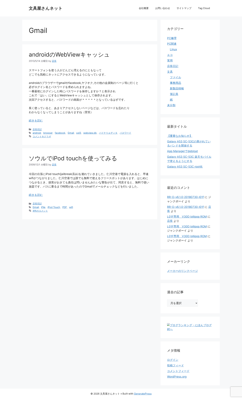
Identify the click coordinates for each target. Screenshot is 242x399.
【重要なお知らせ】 (179, 135)
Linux (173, 49)
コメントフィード (178, 371)
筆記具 (174, 94)
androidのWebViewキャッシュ (69, 54)
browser (48, 132)
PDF (64, 207)
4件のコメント (40, 210)
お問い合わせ (162, 8)
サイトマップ (184, 8)
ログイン (172, 360)
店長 (170, 221)
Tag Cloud (204, 8)
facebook (60, 132)
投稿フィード (175, 365)
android (37, 132)
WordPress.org (177, 376)
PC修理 (171, 38)
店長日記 (37, 129)
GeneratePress (143, 393)
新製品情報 (177, 88)
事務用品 (175, 83)
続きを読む (36, 120)
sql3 (78, 132)
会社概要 (144, 8)
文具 (170, 71)
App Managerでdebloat (182, 151)
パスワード (125, 132)
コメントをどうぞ (42, 136)
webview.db (90, 132)
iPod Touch (54, 207)
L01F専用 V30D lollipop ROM (187, 216)
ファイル (175, 77)
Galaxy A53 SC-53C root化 (185, 166)
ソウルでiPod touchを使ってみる (73, 158)
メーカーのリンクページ (182, 271)
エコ (170, 55)
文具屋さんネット (46, 8)
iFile (43, 207)
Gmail (71, 132)
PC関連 (171, 43)
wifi (71, 207)
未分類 (171, 105)
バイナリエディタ (108, 132)
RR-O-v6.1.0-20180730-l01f (185, 197)
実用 (170, 60)
